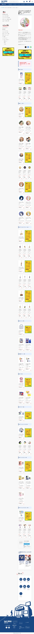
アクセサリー (6, 27)
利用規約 (14, 627)
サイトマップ (21, 622)
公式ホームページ (27, 626)
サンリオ (15, 4)
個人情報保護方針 (27, 627)
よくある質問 (27, 622)
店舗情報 (20, 626)
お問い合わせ (21, 623)
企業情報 (14, 626)
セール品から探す (6, 20)
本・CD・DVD (6, 32)
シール (19, 4)
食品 (4, 36)
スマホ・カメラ (6, 35)
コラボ (5, 44)
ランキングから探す (7, 17)
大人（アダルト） (6, 39)
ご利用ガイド (14, 623)
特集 (3, 7)
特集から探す (6, 14)
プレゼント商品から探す (7, 19)
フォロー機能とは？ (27, 545)
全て (1, 7)
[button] (30, 562)
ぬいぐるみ (23, 4)
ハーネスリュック (28, 4)
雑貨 (4, 29)
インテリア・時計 (6, 33)
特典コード (5, 41)
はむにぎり (10, 4)
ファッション (6, 30)
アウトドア (5, 38)
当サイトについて (15, 622)
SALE (5, 42)
